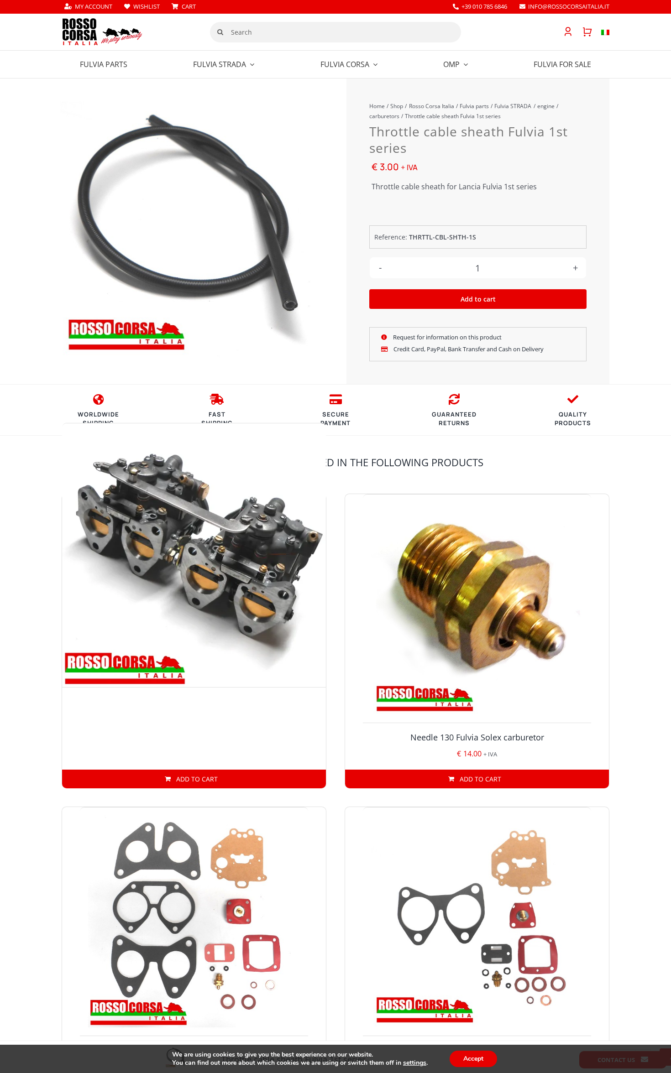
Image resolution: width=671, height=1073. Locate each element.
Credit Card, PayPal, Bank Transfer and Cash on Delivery (468, 349)
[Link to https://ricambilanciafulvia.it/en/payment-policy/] (336, 399)
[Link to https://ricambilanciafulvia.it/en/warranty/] (572, 399)
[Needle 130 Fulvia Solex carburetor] (477, 608)
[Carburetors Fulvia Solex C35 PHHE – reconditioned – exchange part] (194, 555)
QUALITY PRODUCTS (573, 418)
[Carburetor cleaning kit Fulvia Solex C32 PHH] (194, 921)
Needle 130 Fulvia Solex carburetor (477, 737)
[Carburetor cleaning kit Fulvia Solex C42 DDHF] (477, 921)
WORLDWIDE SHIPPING (98, 418)
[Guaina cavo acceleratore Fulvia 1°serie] (188, 229)
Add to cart (478, 299)
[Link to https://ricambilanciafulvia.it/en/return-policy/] (454, 399)
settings (414, 1063)
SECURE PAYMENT (335, 418)
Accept (473, 1058)
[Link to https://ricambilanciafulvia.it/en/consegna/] (98, 399)
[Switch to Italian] (600, 32)
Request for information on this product (447, 337)
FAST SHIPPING (217, 418)
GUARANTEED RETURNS (454, 418)
